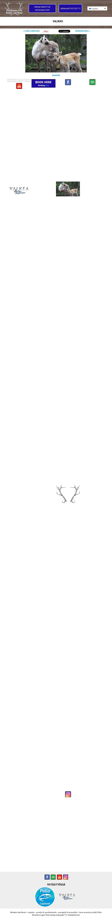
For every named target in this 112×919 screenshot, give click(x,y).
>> (82, 31)
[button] (97, 8)
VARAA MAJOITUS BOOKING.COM (42, 8)
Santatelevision (74, 915)
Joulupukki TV (61, 915)
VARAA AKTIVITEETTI (70, 8)
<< (31, 31)
